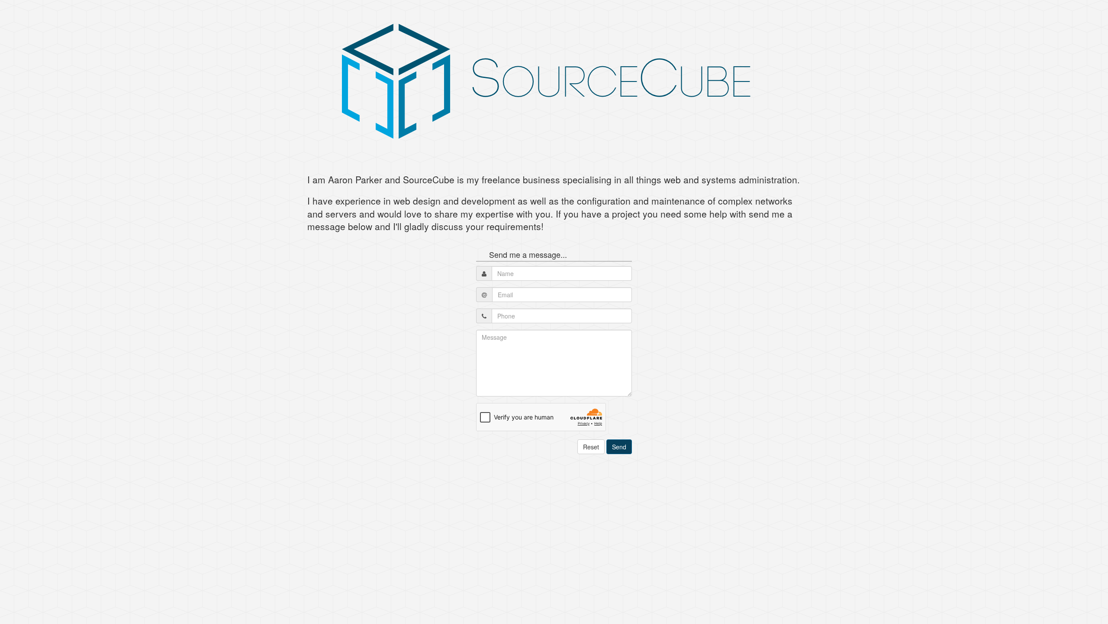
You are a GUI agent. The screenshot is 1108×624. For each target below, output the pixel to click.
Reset (591, 446)
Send (619, 446)
